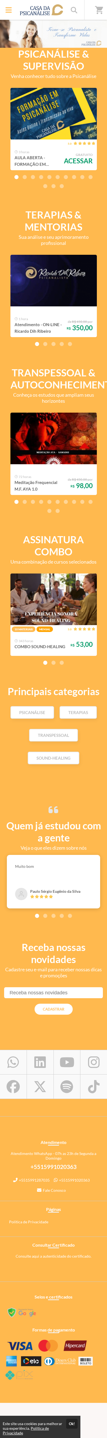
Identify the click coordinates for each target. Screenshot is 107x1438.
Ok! (72, 1424)
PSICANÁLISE (32, 712)
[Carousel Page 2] (25, 177)
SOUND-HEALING (53, 758)
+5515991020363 (74, 1180)
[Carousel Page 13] (62, 186)
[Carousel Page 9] (82, 177)
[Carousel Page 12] (53, 186)
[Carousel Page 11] (45, 186)
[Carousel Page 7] (66, 177)
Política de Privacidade (28, 1221)
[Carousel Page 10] (90, 177)
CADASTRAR (53, 1009)
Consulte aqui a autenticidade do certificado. (53, 1256)
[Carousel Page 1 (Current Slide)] (16, 177)
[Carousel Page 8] (74, 177)
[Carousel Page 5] (49, 177)
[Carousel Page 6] (58, 177)
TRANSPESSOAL (53, 735)
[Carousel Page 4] (41, 177)
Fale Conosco (54, 1190)
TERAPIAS (78, 712)
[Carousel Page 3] (33, 177)
